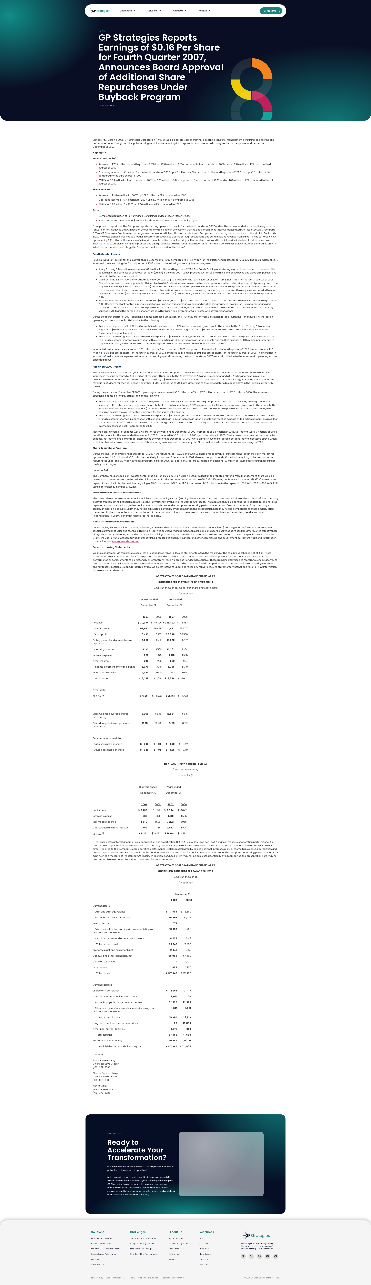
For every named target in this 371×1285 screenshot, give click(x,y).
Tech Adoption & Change (141, 1249)
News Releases (206, 1254)
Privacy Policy (97, 1278)
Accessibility (129, 1278)
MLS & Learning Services (101, 1238)
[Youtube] (267, 1256)
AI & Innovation (97, 1264)
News (102, 31)
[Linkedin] (243, 1256)
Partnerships (174, 1254)
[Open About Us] (185, 11)
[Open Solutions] (160, 11)
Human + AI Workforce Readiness (144, 1238)
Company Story (176, 1238)
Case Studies (205, 1243)
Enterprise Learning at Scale (142, 1243)
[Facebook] (275, 1256)
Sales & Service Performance (103, 1254)
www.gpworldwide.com (125, 541)
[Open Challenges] (134, 11)
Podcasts (204, 1259)
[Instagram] (259, 1256)
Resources (204, 1249)
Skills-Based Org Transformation (144, 1254)
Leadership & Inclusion (101, 1243)
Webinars (204, 1264)
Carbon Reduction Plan (148, 1278)
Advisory (95, 1259)
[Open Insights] (209, 11)
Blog (201, 1238)
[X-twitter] (251, 1256)
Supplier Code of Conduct (172, 1278)
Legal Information (113, 1278)
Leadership (174, 1249)
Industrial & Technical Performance (106, 1249)
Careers (172, 1259)
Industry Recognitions (178, 1243)
